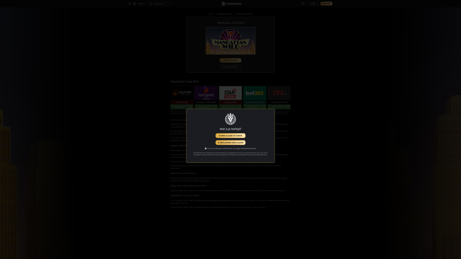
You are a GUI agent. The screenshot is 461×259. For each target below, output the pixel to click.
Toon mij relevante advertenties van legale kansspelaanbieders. (232, 148)
